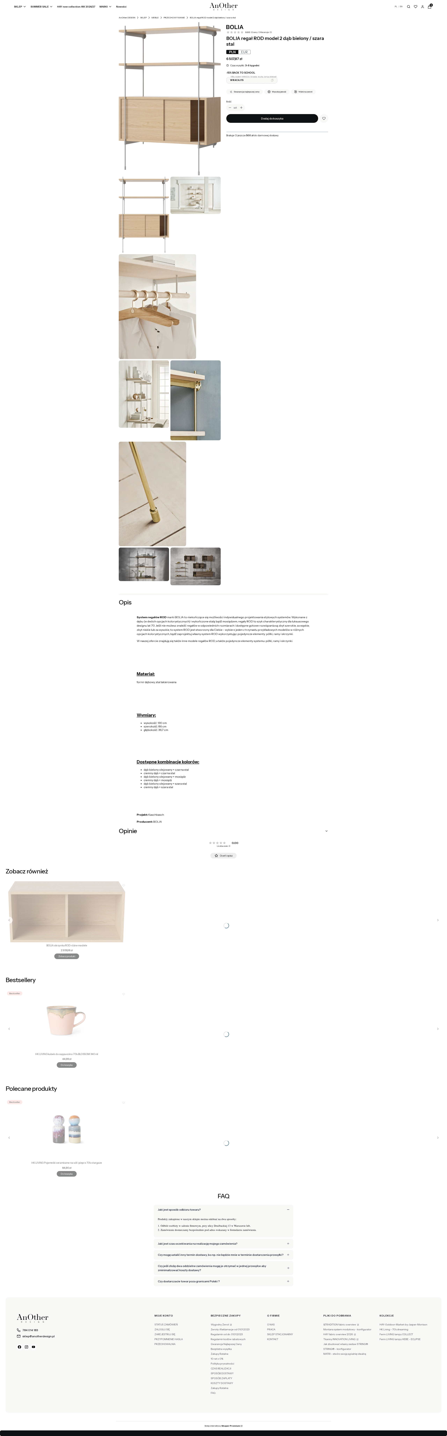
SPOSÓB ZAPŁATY (221, 1378)
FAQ (213, 1392)
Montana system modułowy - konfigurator (347, 1329)
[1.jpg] (195, 195)
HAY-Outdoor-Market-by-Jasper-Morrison (403, 1324)
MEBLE (155, 17)
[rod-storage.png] (195, 566)
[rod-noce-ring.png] (144, 564)
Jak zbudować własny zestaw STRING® (345, 1344)
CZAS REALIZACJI (221, 1368)
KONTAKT (272, 1339)
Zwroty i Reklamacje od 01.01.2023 (230, 1329)
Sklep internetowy (222, 1425)
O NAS (271, 1324)
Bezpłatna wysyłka (221, 1349)
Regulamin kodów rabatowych (228, 1339)
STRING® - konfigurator (337, 1349)
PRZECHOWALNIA (165, 1344)
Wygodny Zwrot (220, 1324)
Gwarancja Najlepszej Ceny (226, 1344)
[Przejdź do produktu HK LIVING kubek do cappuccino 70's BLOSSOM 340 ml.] (67, 1020)
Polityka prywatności (222, 1363)
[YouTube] (33, 1347)
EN (401, 6)
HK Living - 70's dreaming (394, 1329)
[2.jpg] (157, 306)
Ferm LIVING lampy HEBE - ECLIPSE (400, 1339)
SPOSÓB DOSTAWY (222, 1373)
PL (396, 6)
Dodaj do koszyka (272, 118)
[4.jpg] (195, 400)
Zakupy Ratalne (219, 1353)
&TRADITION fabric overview (340, 1324)
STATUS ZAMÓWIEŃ (166, 1324)
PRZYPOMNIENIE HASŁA (169, 1339)
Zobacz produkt (66, 956)
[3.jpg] (144, 394)
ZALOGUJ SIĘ (162, 1329)
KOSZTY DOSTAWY (222, 1383)
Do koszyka (66, 1065)
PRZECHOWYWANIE (174, 17)
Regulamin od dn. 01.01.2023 (227, 1334)
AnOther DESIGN (127, 17)
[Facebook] (19, 1347)
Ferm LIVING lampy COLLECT (396, 1334)
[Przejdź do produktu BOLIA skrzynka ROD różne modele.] (67, 911)
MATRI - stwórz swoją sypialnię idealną (344, 1353)
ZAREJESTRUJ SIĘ (165, 1334)
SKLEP (143, 17)
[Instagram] (26, 1347)
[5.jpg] (152, 494)
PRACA (271, 1329)
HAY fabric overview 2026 (338, 1334)
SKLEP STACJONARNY (280, 1334)
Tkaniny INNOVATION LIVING (339, 1339)
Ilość (228, 101)
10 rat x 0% (217, 1358)
